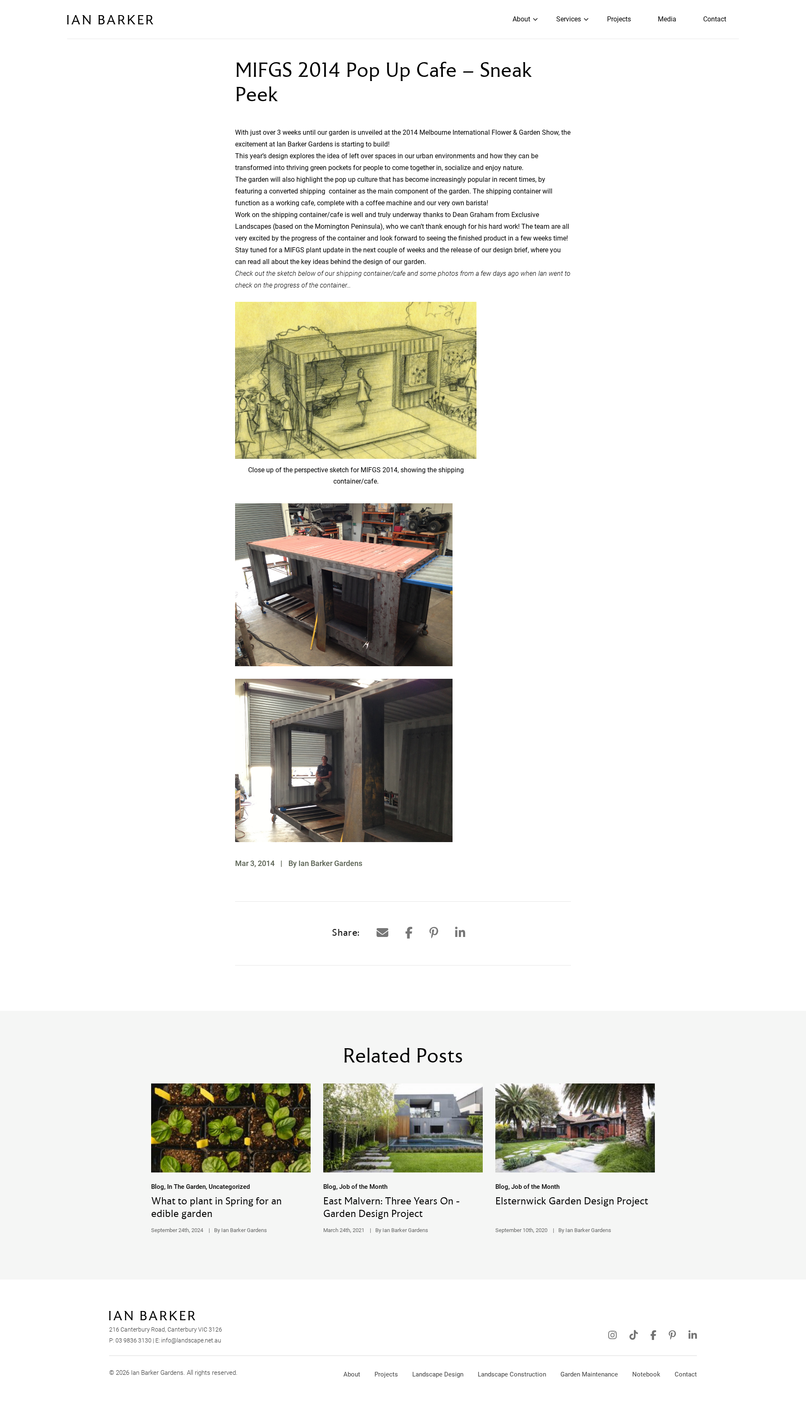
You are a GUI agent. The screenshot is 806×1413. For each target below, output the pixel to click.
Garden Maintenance (589, 1374)
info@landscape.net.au (191, 1340)
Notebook (646, 1374)
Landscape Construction (512, 1374)
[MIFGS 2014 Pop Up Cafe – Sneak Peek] (382, 933)
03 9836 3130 (133, 1340)
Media (667, 19)
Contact (714, 19)
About (521, 19)
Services (568, 19)
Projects (619, 19)
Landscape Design (437, 1374)
